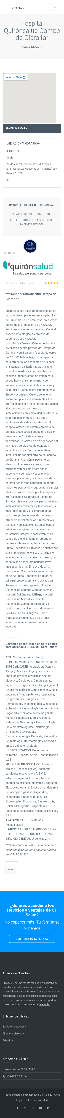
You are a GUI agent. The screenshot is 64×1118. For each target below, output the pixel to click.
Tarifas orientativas (14, 1026)
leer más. (44, 1004)
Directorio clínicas (12, 1033)
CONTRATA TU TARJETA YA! (32, 939)
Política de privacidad (36, 1100)
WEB (10, 870)
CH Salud (17, 7)
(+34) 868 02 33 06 (16, 1076)
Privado (7, 1040)
